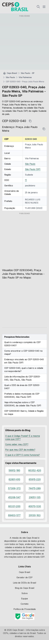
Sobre (24, 593)
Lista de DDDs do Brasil (24, 582)
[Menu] (44, 7)
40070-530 (34, 506)
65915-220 (35, 479)
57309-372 (14, 488)
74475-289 (35, 488)
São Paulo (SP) (32, 169)
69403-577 (14, 515)
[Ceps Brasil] (15, 6)
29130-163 (35, 515)
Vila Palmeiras (25, 77)
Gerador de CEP (24, 577)
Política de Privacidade (24, 609)
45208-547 (14, 497)
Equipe (24, 598)
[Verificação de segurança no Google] (24, 616)
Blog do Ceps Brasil (24, 588)
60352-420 (34, 470)
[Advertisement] (24, 43)
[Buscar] (38, 7)
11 (26, 180)
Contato (24, 604)
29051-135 (35, 497)
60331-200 (14, 506)
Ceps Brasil (12, 73)
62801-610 (14, 479)
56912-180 (14, 470)
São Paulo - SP (27, 73)
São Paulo (10, 77)
